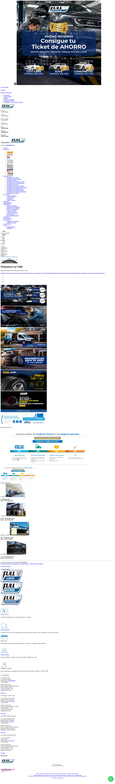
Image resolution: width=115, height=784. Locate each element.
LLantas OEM (10, 197)
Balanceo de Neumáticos (13, 208)
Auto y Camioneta (5, 233)
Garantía (3, 90)
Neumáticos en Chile (40, 773)
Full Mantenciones (60, 777)
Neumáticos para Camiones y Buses (16, 181)
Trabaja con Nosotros (9, 99)
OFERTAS (6, 217)
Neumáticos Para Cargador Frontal (15, 183)
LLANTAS (7, 194)
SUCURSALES (8, 218)
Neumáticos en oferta (70, 775)
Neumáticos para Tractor (13, 193)
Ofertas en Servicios (12, 205)
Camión (3, 236)
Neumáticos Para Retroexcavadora (15, 190)
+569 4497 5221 (10, 145)
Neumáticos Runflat (12, 180)
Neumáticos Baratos (63, 775)
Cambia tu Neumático (56, 775)
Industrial (3, 240)
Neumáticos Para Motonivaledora (15, 189)
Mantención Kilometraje (13, 215)
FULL (5, 225)
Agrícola (3, 244)
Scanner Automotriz (12, 210)
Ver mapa (3, 693)
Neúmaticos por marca (48, 775)
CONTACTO (7, 224)
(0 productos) (13, 102)
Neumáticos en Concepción (59, 773)
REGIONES (7, 219)
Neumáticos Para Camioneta (14, 179)
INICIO (6, 148)
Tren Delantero (10, 214)
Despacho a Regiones (6, 92)
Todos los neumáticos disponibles (39, 775)
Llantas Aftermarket (12, 196)
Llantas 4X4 (10, 198)
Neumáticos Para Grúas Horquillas (15, 186)
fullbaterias (9, 228)
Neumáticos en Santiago (48, 773)
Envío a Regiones (67, 773)
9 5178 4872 (11, 721)
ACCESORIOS (8, 203)
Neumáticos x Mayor (9, 101)
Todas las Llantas (11, 200)
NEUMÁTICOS (8, 176)
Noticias (6, 98)
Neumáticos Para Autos (12, 177)
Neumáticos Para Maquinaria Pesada (54, 273)
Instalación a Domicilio (99, 273)
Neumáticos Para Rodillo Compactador (16, 191)
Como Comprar (4, 87)
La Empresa (7, 95)
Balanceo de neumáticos (13, 563)
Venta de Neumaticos (75, 773)
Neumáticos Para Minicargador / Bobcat (17, 187)
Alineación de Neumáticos (13, 207)
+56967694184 (11, 680)
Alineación (3, 563)
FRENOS (6, 201)
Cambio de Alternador (12, 212)
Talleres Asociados (11, 222)
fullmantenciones (11, 227)
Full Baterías (54, 777)
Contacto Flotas (8, 96)
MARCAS (6, 149)
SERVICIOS (7, 204)
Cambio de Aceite (11, 211)
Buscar (2, 255)
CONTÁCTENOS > (6, 566)
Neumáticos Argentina (77, 775)
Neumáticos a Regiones (13, 221)
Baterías (41, 563)
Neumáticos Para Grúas (13, 184)
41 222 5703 (11, 740)
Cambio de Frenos (24, 563)
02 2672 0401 (11, 701)
